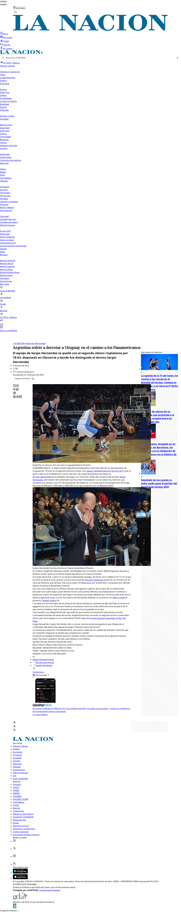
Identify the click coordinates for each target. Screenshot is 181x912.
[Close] (14, 722)
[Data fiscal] (14, 907)
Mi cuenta (7, 48)
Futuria (3, 89)
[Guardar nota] (14, 385)
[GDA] (20, 899)
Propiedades (6, 98)
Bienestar (4, 139)
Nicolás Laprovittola (42, 476)
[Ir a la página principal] (90, 30)
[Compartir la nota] (14, 389)
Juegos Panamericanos (43, 659)
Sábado (3, 248)
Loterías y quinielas (9, 201)
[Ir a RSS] (14, 864)
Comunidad (5, 136)
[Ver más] (34, 668)
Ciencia (3, 142)
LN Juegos (4, 186)
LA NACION (18, 343)
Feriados (4, 198)
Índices (3, 107)
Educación (5, 130)
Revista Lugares (7, 266)
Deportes (29, 343)
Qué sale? (4, 216)
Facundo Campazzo (94, 579)
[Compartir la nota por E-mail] (20, 397)
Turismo (4, 189)
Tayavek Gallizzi (49, 600)
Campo (3, 95)
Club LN (6, 45)
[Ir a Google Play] (20, 872)
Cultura (3, 133)
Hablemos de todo (8, 145)
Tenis (2, 175)
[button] (90, 191)
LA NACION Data (7, 77)
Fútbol (3, 169)
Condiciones (44, 890)
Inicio (5, 33)
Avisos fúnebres (7, 237)
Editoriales (5, 154)
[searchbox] (89, 57)
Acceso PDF (5, 231)
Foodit (6, 41)
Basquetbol (40, 343)
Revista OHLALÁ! (7, 260)
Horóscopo (5, 195)
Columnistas (6, 157)
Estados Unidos (7, 116)
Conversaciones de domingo (13, 246)
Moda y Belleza (7, 207)
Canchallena (5, 178)
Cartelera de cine (8, 219)
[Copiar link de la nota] (14, 393)
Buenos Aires (6, 125)
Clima (2, 74)
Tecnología (5, 192)
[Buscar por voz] (177, 57)
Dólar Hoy (4, 92)
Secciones (7, 37)
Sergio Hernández (44, 665)
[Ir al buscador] (15, 12)
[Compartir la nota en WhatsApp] (17, 389)
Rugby (3, 172)
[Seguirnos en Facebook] (14, 841)
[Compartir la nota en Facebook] (14, 397)
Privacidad (55, 890)
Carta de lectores (8, 243)
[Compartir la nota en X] (17, 397)
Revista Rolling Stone (9, 272)
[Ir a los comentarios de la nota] (17, 385)
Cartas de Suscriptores (10, 160)
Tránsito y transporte (10, 71)
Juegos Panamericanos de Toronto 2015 (105, 471)
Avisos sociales (7, 240)
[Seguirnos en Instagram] (14, 856)
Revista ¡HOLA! (6, 263)
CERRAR (3, 2)
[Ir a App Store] (20, 878)
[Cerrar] (41, 52)
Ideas (2, 251)
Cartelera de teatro (9, 222)
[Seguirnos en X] (14, 849)
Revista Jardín (6, 275)
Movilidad (4, 104)
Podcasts (4, 204)
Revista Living (6, 269)
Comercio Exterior (8, 101)
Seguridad (5, 127)
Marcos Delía (119, 597)
